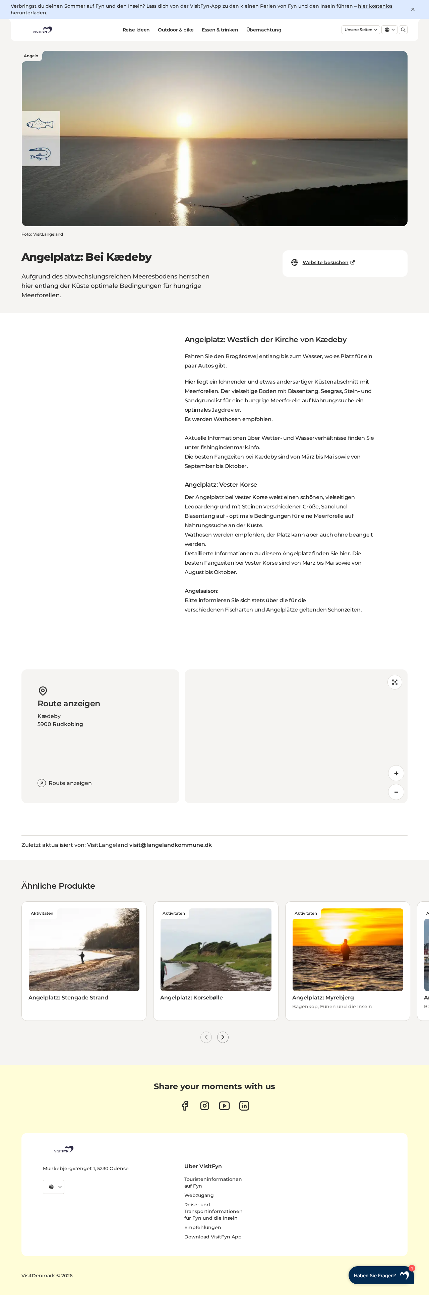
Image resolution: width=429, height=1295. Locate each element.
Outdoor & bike (176, 30)
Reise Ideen (136, 30)
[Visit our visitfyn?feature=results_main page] (224, 1106)
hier (345, 553)
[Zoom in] (396, 773)
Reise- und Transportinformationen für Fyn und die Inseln (213, 1211)
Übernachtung (264, 30)
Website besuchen (326, 262)
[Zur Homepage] (41, 30)
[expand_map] (394, 682)
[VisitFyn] (63, 1149)
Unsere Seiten (358, 29)
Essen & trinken (220, 30)
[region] (296, 736)
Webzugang (199, 1195)
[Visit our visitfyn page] (204, 1106)
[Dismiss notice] (413, 9)
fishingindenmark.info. (230, 447)
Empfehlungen (202, 1227)
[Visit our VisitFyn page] (185, 1106)
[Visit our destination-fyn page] (244, 1106)
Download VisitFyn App (213, 1237)
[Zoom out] (396, 792)
